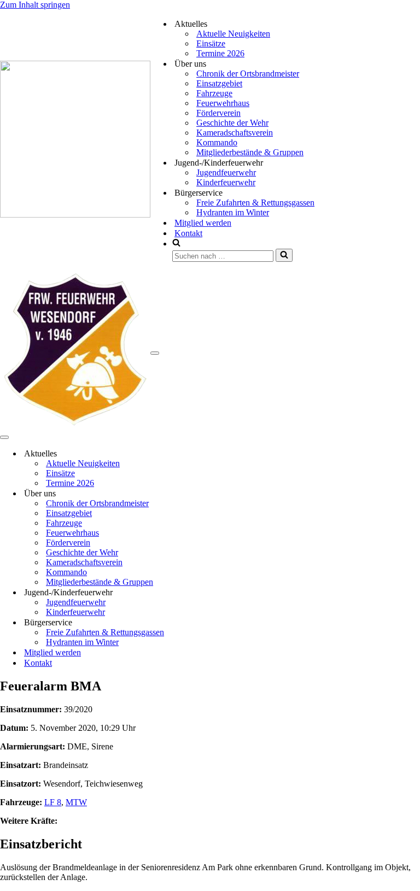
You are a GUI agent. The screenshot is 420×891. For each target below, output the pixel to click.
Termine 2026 (220, 53)
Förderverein (218, 113)
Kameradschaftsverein (234, 132)
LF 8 (52, 802)
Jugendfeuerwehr (226, 172)
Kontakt (188, 233)
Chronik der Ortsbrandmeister (247, 73)
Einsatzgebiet (219, 83)
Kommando (216, 142)
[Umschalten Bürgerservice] (191, 622)
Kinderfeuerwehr (225, 182)
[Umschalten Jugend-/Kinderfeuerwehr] (191, 592)
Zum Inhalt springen (35, 4)
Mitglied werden (202, 222)
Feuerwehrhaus (222, 103)
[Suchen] (284, 255)
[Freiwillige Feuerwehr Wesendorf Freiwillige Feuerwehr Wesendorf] (75, 214)
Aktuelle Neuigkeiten (233, 33)
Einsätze (210, 43)
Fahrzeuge (214, 93)
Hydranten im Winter (232, 212)
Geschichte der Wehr (232, 122)
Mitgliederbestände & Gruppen (250, 152)
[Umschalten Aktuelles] (191, 453)
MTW (76, 802)
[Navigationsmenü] (154, 353)
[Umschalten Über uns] (191, 493)
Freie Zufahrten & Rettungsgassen (255, 202)
